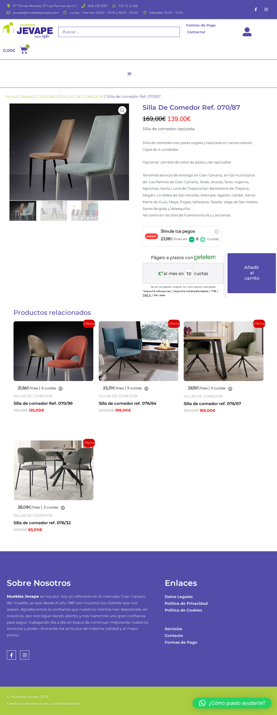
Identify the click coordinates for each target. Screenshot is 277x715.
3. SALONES (46, 96)
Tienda (25, 96)
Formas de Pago (181, 642)
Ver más (159, 295)
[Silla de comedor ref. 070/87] (69, 152)
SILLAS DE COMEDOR (82, 96)
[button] (130, 74)
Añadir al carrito (251, 273)
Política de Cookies (183, 610)
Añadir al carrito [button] (40, 422)
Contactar (196, 32)
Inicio (10, 96)
